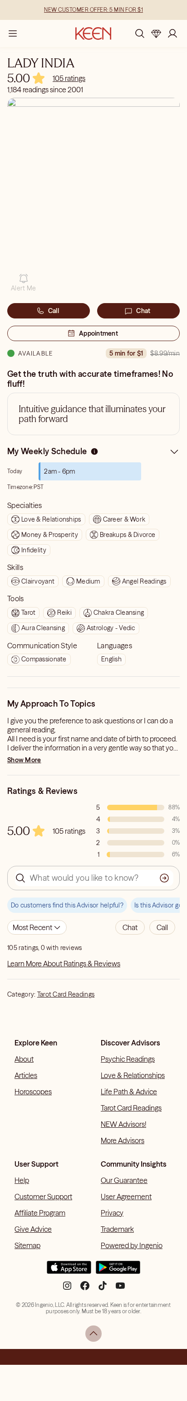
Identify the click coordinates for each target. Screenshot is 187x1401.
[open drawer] (12, 33)
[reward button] (156, 33)
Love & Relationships (133, 1075)
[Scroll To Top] (93, 1333)
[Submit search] (164, 878)
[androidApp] (118, 1271)
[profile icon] (172, 33)
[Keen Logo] (93, 33)
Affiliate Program (40, 1212)
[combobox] (37, 927)
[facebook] (84, 1289)
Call (53, 311)
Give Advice (33, 1229)
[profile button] (172, 33)
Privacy (112, 1212)
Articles (26, 1075)
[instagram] (67, 1289)
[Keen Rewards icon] (156, 33)
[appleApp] (69, 1271)
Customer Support (43, 1196)
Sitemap (27, 1245)
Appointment (98, 333)
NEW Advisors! (123, 1124)
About (24, 1059)
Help (22, 1180)
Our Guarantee (124, 1180)
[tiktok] (102, 1289)
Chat (143, 311)
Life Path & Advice (129, 1091)
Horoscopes (33, 1091)
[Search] (140, 33)
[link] (69, 78)
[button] (23, 283)
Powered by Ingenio (131, 1245)
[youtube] (120, 1289)
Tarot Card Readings (65, 994)
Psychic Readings (128, 1059)
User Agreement (126, 1196)
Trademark (117, 1229)
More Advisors (122, 1140)
